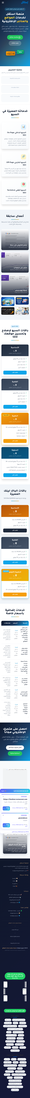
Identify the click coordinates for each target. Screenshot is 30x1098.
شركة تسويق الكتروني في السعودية (15, 1029)
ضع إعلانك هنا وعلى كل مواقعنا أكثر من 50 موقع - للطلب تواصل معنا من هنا (15, 976)
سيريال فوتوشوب (21, 1059)
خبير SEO (14, 1059)
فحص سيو (10, 1077)
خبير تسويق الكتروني (20, 1071)
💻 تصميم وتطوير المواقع (15, 897)
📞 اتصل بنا (15, 883)
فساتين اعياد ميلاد (20, 1041)
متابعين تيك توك (8, 1023)
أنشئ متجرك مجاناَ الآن (15, 747)
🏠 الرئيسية (15, 878)
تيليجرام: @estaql (14, 915)
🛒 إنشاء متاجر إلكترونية (15, 900)
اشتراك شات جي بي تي (11, 1035)
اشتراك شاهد (22, 1023)
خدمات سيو (7, 1059)
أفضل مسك (21, 1035)
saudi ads (15, 1062)
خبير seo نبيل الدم (9, 1071)
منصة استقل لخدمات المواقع (15, 923)
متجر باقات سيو (15, 1090)
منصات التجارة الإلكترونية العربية (18, 1074)
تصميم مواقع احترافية (15, 936)
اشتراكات (15, 1023)
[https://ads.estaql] (15, 779)
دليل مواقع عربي (7, 1062)
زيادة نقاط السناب (22, 1026)
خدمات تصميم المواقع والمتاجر (15, 1083)
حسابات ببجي (7, 1047)
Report (2, 791)
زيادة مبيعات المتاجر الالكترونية (10, 1026)
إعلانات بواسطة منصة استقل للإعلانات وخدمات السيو (17, 769)
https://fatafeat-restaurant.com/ (15, 799)
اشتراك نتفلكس (10, 1044)
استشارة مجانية (15, 753)
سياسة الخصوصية (21, 950)
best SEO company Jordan (15, 1080)
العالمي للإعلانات (22, 1065)
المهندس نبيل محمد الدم (18, 1032)
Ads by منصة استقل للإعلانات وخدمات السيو (20, 831)
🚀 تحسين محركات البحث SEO (15, 894)
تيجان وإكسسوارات (11, 1038)
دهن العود (9, 1032)
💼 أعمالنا (15, 886)
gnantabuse (22, 818)
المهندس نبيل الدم (11, 1068)
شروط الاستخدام (14, 950)
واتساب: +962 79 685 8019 (14, 911)
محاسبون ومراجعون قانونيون (18, 1020)
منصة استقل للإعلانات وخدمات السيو (15, 1087)
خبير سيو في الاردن (18, 1077)
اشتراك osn (15, 1047)
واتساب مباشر (14, 37)
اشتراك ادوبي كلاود (19, 1044)
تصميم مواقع (7, 1074)
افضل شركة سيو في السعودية (10, 1065)
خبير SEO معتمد (15, 929)
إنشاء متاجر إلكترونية (15, 943)
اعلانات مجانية (23, 1062)
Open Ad (6, 808)
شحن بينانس (22, 1047)
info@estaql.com (14, 913)
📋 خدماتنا (15, 881)
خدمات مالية (8, 1020)
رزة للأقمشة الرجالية (10, 1041)
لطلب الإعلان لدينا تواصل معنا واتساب (15, 1010)
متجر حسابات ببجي (15, 1050)
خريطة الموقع (7, 950)
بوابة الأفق (20, 1068)
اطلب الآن (15, 372)
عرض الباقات (15, 43)
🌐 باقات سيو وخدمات (15, 902)
